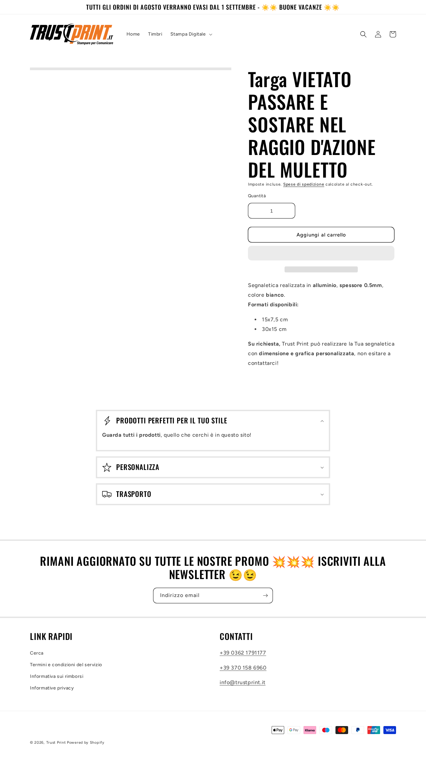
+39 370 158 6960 (243, 668)
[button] (321, 253)
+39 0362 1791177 (243, 653)
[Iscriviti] (265, 595)
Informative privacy (52, 688)
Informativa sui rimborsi (56, 676)
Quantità (257, 195)
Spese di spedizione (303, 184)
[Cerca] (363, 34)
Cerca (37, 653)
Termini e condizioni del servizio (66, 665)
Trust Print (56, 742)
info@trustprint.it (243, 682)
